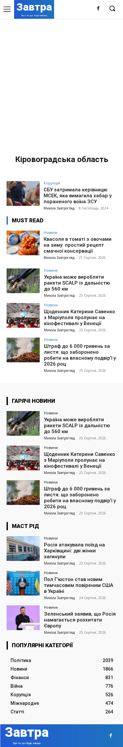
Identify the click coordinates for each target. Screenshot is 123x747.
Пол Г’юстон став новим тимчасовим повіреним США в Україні (78, 585)
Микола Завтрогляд (59, 208)
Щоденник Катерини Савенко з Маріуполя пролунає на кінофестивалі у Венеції (79, 317)
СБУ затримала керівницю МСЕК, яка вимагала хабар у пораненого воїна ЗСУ (78, 196)
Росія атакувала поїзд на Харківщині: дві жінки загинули (74, 551)
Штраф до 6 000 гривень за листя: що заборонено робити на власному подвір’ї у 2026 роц (80, 355)
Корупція (52, 183)
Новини (50, 232)
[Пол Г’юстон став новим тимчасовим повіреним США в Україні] (23, 583)
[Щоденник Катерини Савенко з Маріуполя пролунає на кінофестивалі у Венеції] (23, 315)
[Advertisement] (61, 84)
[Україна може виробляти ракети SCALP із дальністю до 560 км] (23, 280)
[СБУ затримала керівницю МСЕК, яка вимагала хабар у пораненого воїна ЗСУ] (23, 193)
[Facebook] (98, 9)
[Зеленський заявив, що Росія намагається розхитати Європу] (23, 617)
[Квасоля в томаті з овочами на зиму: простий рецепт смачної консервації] (23, 243)
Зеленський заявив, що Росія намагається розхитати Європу (80, 620)
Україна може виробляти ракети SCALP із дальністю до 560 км (77, 283)
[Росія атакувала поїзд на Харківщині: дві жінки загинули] (23, 548)
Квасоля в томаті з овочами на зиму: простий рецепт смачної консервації (78, 245)
